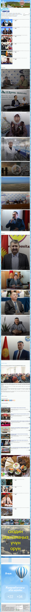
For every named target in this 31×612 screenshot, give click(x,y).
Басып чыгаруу (5, 396)
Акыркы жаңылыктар (5, 18)
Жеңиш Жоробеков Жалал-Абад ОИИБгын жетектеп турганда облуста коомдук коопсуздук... (21, 493)
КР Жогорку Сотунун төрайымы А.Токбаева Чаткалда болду (20, 427)
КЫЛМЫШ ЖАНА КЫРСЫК (10, 15)
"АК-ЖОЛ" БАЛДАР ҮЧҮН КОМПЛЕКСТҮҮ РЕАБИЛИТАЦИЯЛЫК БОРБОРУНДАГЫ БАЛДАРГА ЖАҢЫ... (20, 35)
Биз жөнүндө (14, 16)
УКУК (5, 15)
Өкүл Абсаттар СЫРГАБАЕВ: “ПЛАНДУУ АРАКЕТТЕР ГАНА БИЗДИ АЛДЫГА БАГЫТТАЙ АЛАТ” (13, 359)
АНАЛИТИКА (9, 14)
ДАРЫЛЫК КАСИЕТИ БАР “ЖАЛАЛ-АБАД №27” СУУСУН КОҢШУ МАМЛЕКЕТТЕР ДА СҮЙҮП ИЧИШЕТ (14, 160)
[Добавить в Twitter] (10, 400)
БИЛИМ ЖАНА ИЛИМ (18, 14)
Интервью (3, 233)
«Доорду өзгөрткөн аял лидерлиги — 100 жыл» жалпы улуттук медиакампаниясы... (20, 58)
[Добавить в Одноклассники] (8, 400)
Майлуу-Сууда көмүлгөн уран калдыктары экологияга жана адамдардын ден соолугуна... (21, 507)
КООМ (13, 13)
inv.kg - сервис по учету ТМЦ (26, 610)
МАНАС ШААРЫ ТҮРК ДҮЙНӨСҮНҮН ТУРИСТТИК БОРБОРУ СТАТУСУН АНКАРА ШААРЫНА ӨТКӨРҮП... (21, 27)
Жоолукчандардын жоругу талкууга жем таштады (18, 407)
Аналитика (3, 67)
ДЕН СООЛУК (3, 14)
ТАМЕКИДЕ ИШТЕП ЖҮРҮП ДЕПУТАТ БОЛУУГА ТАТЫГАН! (8, 136)
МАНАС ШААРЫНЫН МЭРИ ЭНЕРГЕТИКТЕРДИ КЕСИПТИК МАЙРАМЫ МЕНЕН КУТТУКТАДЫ (21, 19)
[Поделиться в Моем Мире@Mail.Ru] (6, 400)
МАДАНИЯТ (13, 14)
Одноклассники (19, 607)
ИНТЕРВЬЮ (2, 15)
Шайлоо (10, 16)
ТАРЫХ (16, 15)
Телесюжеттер (3, 454)
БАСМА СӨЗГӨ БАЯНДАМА (4, 16)
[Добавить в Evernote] (2, 400)
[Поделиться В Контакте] (11, 400)
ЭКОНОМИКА (10, 13)
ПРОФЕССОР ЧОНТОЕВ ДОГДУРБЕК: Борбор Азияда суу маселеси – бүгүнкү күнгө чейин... (12, 314)
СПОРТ (6, 14)
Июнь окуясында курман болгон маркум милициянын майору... (20, 447)
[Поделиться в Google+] (5, 400)
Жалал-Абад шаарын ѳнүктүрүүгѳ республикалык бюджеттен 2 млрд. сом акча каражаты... (12, 230)
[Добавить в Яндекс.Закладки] (13, 400)
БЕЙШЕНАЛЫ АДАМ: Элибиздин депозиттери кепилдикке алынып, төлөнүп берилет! (11, 269)
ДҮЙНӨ (16, 13)
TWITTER (18, 608)
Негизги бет (3, 13)
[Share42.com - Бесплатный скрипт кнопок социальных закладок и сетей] (14, 400)
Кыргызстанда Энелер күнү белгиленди (17, 486)
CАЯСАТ (7, 13)
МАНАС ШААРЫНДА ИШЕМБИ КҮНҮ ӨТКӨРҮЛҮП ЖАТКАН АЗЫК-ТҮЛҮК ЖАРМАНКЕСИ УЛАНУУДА (21, 51)
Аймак (19, 13)
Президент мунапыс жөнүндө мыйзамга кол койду (18, 479)
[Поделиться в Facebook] (3, 400)
